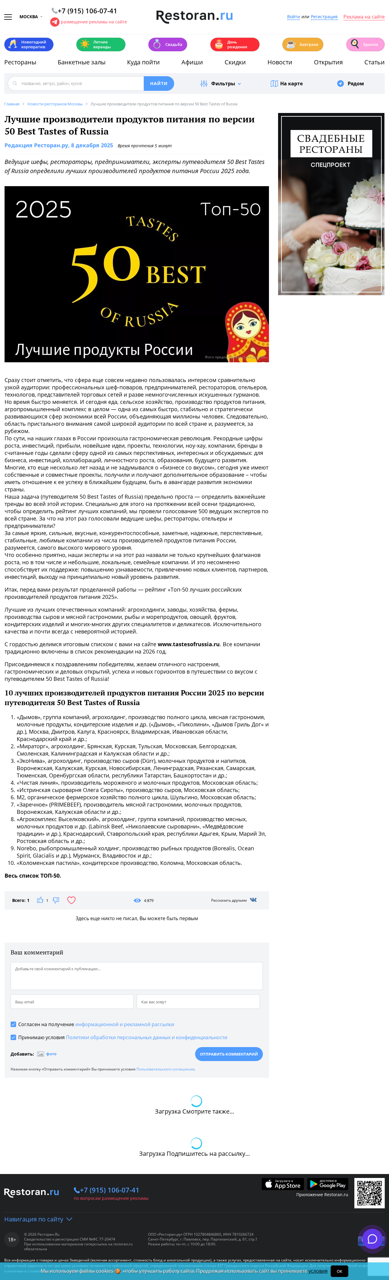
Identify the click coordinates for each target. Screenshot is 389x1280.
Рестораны (20, 62)
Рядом (356, 83)
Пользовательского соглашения (165, 1069)
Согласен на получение (96, 1024)
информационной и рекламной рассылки (124, 1024)
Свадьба (167, 44)
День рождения (230, 44)
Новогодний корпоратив (27, 44)
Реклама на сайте (364, 17)
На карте (291, 83)
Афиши (192, 62)
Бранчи (363, 44)
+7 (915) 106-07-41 (109, 1190)
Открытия (328, 62)
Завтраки (302, 44)
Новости (279, 62)
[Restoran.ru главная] (194, 17)
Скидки (235, 62)
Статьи (374, 62)
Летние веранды (95, 44)
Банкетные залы (81, 62)
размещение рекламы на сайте (94, 22)
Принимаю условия (122, 1037)
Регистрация (324, 16)
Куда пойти (143, 62)
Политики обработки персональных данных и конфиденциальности (146, 1037)
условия (318, 1271)
